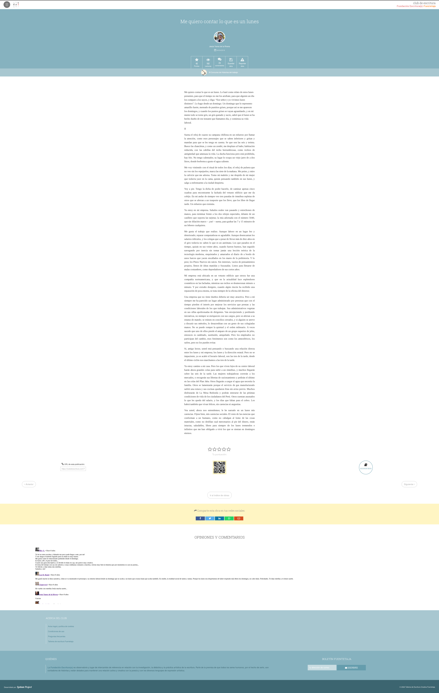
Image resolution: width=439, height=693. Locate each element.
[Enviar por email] (238, 518)
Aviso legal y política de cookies (61, 626)
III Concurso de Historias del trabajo (223, 72)
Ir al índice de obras (219, 495)
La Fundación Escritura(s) (60, 667)
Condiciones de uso (56, 631)
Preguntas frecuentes (56, 636)
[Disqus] (219, 575)
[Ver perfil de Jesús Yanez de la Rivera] (219, 37)
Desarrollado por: (18, 687)
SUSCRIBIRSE (352, 667)
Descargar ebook (365, 468)
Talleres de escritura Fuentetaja (60, 641)
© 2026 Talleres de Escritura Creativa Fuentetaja (417, 687)
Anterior (29, 484)
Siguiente (409, 484)
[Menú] (6, 4)
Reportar (242, 64)
